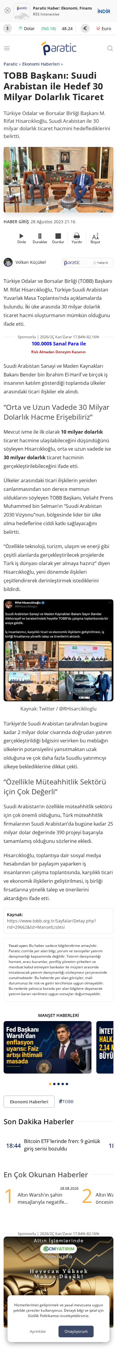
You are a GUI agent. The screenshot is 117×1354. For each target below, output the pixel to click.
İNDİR (104, 11)
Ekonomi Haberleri (41, 64)
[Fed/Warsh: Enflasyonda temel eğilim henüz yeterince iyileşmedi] (48, 1047)
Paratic (11, 64)
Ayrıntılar (38, 1331)
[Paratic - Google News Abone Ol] (87, 264)
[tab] (50, 1084)
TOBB (66, 1101)
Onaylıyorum (76, 1331)
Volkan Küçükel (31, 262)
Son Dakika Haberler (39, 1121)
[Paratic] (58, 49)
